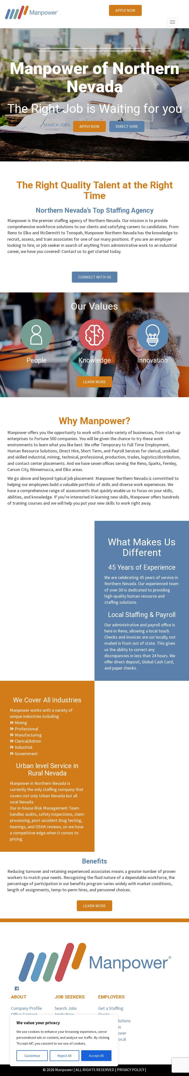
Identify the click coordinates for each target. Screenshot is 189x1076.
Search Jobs (66, 1008)
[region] (64, 1040)
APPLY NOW (125, 10)
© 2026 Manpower (58, 1069)
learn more (94, 381)
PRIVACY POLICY (130, 1069)
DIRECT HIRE (127, 126)
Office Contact (24, 1014)
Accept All (96, 1055)
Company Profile (26, 1008)
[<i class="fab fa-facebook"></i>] (17, 988)
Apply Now (64, 1014)
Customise (32, 1055)
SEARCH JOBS (56, 125)
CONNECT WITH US (94, 277)
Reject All (64, 1055)
